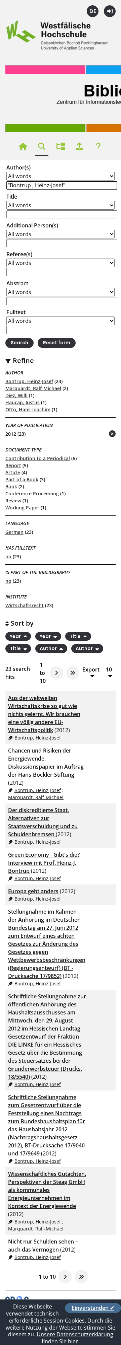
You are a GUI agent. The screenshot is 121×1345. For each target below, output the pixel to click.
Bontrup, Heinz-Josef (29, 381)
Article (12, 472)
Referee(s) (19, 254)
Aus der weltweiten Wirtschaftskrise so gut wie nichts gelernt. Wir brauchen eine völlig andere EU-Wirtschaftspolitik (44, 714)
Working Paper (22, 507)
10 (109, 669)
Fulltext (16, 312)
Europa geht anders (33, 891)
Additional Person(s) (32, 225)
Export (90, 669)
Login (110, 11)
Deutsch (92, 11)
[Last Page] (72, 673)
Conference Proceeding (32, 493)
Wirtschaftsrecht (24, 605)
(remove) (99, 434)
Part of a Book (21, 479)
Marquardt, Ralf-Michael (33, 388)
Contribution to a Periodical (37, 458)
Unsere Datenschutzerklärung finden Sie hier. (75, 1338)
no (8, 556)
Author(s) (18, 167)
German (14, 532)
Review (13, 500)
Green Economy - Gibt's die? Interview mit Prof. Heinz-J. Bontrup (44, 862)
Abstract (17, 283)
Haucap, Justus (22, 402)
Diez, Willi (16, 395)
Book (11, 486)
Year (16, 636)
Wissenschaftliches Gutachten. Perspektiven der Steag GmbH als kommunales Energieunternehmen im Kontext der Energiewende (47, 1190)
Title (11, 196)
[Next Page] (56, 673)
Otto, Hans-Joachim (27, 409)
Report (13, 465)
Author (49, 648)
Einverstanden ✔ (93, 1308)
